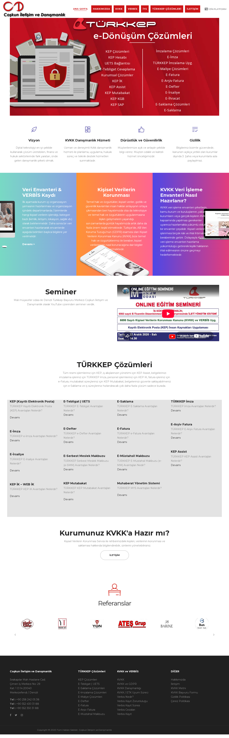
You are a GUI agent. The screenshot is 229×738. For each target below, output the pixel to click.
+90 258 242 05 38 (27, 699)
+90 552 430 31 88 (27, 703)
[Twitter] (16, 715)
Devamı (15, 417)
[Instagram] (22, 715)
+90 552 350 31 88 (27, 708)
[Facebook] (10, 715)
